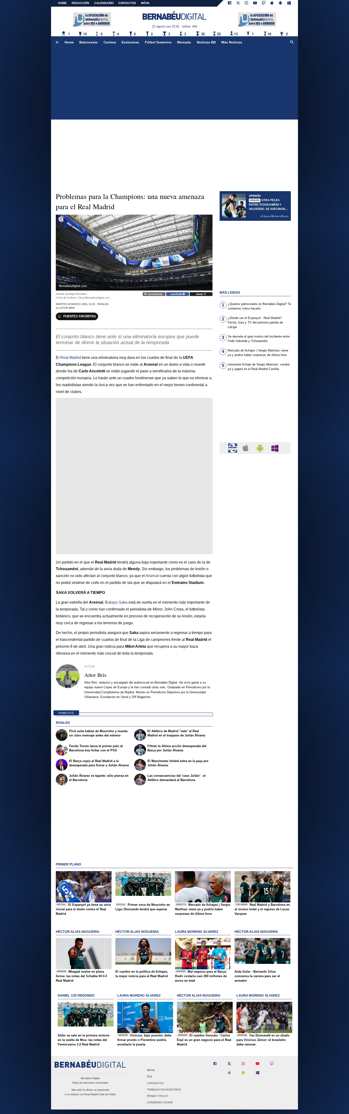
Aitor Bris (67, 307)
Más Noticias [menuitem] (231, 42)
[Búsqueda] (292, 42)
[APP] (233, 447)
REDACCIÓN (80, 3)
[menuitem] (57, 42)
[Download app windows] (289, 3)
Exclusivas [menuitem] (130, 42)
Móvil (151, 1070)
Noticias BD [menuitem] (206, 42)
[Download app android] (280, 3)
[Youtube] (255, 3)
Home (62, 3)
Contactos (155, 1083)
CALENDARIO (103, 3)
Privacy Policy (157, 1096)
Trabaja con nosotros (164, 1089)
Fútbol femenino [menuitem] (158, 42)
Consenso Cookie (160, 1102)
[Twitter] (238, 3)
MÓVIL (145, 3)
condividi (176, 294)
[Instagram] (246, 3)
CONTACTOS (127, 3)
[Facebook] (229, 3)
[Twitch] (263, 3)
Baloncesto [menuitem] (88, 42)
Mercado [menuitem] (184, 42)
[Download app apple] (272, 3)
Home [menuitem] (69, 42)
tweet (200, 294)
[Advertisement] (174, 84)
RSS (149, 1076)
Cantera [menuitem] (110, 42)
